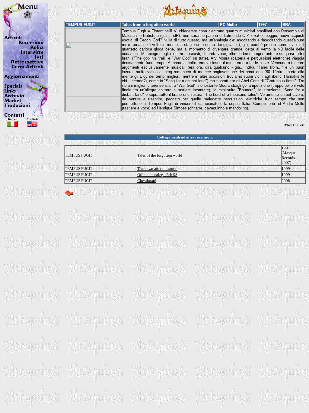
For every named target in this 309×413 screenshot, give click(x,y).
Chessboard (146, 180)
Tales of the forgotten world (159, 155)
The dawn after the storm (157, 168)
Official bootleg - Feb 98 (157, 174)
